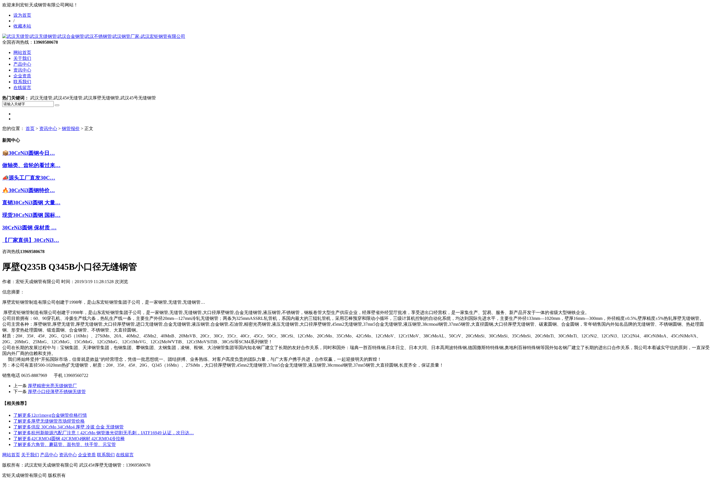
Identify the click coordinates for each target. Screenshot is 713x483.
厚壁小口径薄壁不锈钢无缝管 (57, 391)
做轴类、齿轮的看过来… (31, 165)
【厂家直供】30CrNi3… (30, 240)
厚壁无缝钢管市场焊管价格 (49, 421)
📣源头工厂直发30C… (28, 178)
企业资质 (22, 75)
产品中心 (22, 64)
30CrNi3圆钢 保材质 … (29, 228)
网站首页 (22, 52)
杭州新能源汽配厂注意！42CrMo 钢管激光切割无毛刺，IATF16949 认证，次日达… (103, 432)
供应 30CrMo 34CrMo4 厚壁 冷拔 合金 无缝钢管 (68, 427)
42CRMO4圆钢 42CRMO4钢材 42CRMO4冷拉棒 (69, 438)
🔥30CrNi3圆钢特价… (28, 190)
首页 (30, 128)
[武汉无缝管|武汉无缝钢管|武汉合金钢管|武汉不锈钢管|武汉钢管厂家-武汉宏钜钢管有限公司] (93, 36)
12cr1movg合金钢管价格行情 (50, 415)
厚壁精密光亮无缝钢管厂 (52, 385)
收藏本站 (22, 26)
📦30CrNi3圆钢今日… (28, 153)
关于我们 (22, 58)
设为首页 (22, 15)
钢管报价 (71, 128)
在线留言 (22, 87)
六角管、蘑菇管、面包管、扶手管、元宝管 (64, 444)
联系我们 (22, 81)
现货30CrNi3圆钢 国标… (31, 215)
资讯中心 (22, 70)
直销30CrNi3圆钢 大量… (31, 202)
